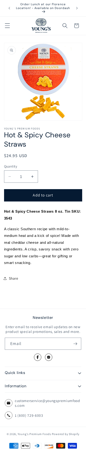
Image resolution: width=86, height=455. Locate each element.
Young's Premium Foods (34, 434)
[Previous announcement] (9, 8)
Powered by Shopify (66, 434)
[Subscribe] (75, 344)
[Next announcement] (77, 8)
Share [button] (13, 278)
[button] (7, 25)
